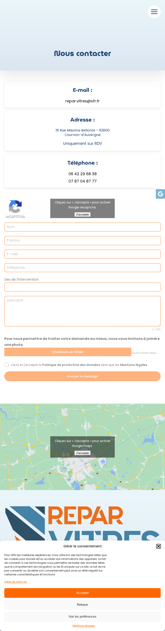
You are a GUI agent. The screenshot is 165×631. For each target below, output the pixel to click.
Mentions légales (84, 626)
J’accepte (82, 214)
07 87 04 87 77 (83, 181)
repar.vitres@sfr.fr (82, 100)
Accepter (82, 593)
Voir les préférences (82, 616)
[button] (158, 546)
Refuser (82, 604)
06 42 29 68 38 (83, 173)
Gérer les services (15, 582)
